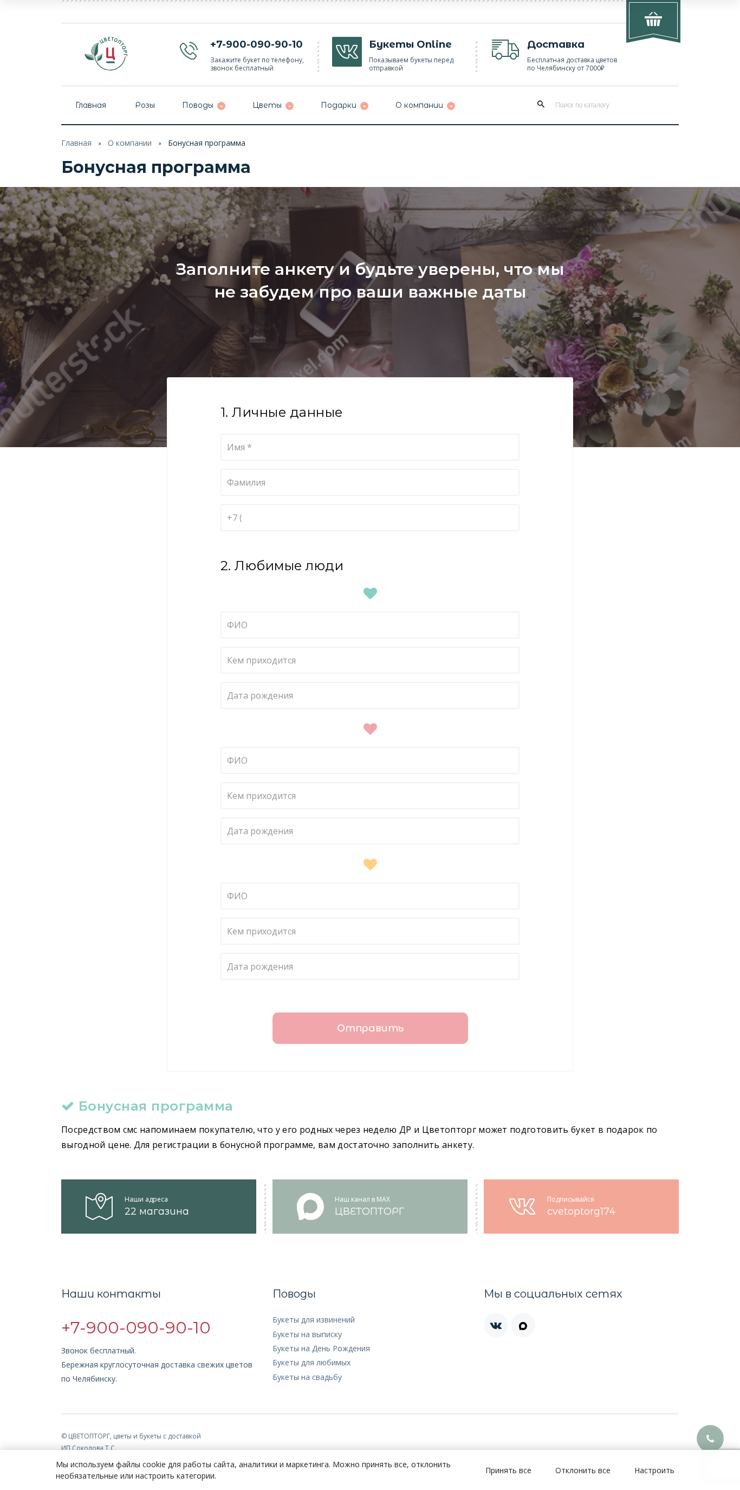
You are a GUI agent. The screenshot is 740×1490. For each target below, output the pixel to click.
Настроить (654, 1470)
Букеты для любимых (311, 1362)
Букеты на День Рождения (321, 1348)
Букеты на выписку (307, 1334)
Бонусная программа (206, 143)
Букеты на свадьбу (307, 1377)
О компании (130, 143)
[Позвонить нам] (710, 1438)
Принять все (508, 1470)
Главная (76, 143)
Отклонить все (583, 1470)
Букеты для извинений (313, 1319)
